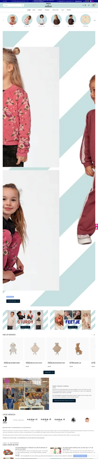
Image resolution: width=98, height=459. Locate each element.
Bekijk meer (48, 372)
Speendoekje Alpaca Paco (34, 363)
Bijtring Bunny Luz (75, 363)
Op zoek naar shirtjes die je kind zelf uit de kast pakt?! (78, 448)
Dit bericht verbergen (80, 456)
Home (28, 10)
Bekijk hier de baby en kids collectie (64, 400)
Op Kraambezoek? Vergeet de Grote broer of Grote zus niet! (31, 448)
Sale (62, 10)
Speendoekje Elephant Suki (56, 363)
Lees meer (17, 455)
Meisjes (40, 10)
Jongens (47, 10)
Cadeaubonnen (78, 1)
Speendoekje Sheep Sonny (12, 363)
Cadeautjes (55, 10)
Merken (69, 10)
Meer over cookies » (92, 455)
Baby (34, 10)
